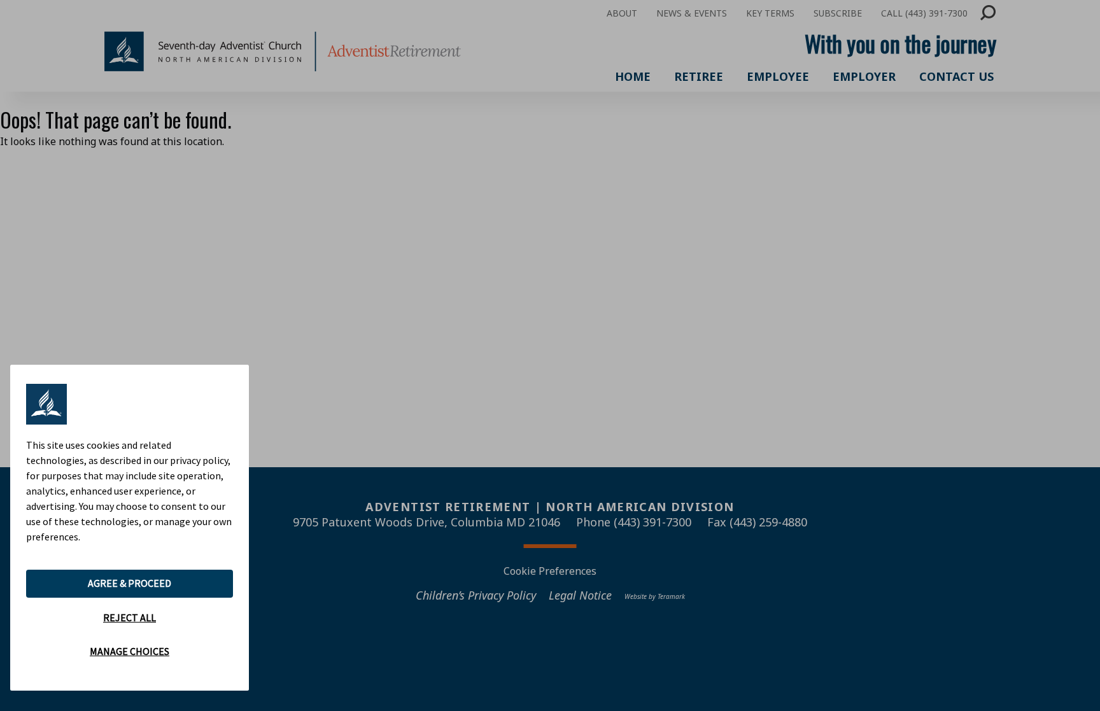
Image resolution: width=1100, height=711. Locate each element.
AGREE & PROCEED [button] (129, 583)
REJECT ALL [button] (129, 617)
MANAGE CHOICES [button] (129, 651)
